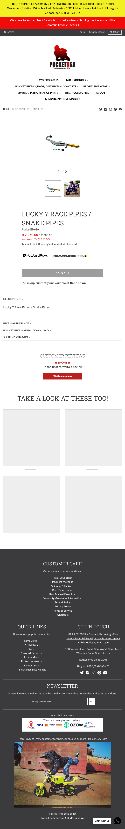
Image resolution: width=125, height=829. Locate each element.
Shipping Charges (15, 337)
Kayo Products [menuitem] (48, 79)
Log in (82, 32)
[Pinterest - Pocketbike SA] (115, 109)
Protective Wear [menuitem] (95, 86)
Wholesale (62, 614)
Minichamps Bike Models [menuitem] (62, 99)
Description (12, 298)
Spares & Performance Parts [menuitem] (38, 92)
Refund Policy (62, 602)
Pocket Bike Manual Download (26, 330)
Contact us (30, 665)
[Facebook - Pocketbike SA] (105, 109)
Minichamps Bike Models (31, 669)
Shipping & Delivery (62, 585)
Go (91, 701)
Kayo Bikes (30, 640)
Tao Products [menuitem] (76, 79)
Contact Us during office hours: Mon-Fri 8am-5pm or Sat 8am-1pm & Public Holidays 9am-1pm (93, 638)
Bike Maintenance (16, 323)
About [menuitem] (100, 92)
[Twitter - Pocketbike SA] (100, 109)
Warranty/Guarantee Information (62, 598)
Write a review (62, 376)
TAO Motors (30, 644)
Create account (96, 32)
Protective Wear (30, 661)
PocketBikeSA (30, 229)
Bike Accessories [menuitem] (77, 92)
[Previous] (58, 171)
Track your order (62, 577)
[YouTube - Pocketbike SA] (120, 109)
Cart (116, 32)
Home (6, 109)
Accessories (30, 657)
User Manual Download (62, 594)
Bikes (31, 648)
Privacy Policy (63, 606)
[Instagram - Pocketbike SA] (110, 109)
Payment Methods (62, 581)
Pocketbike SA (67, 813)
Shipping (43, 244)
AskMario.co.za (74, 818)
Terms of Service (62, 610)
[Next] (66, 171)
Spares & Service (30, 653)
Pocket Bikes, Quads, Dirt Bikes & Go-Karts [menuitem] (45, 86)
